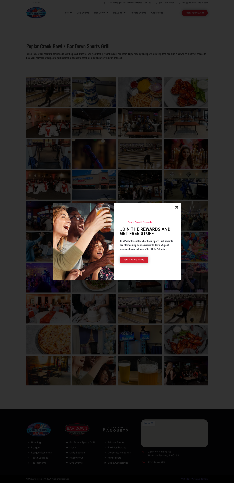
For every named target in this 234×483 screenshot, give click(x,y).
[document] (117, 241)
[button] (176, 208)
